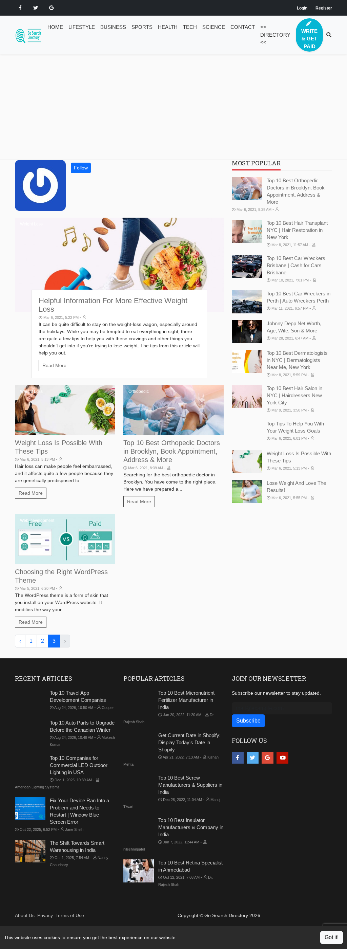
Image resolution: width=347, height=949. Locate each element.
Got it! (332, 937)
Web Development (37, 520)
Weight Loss (31, 224)
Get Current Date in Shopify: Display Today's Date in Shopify (189, 742)
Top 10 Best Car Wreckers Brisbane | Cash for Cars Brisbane (296, 265)
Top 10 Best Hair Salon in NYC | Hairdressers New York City (294, 395)
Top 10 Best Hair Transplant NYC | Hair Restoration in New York (297, 230)
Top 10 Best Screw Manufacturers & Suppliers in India (190, 785)
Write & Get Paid (309, 38)
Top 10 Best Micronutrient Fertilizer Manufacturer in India (186, 700)
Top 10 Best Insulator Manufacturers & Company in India (190, 827)
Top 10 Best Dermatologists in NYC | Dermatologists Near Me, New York (297, 360)
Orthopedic (138, 391)
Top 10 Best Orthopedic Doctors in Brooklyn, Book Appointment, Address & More (171, 451)
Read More (54, 365)
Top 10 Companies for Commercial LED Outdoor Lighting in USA (78, 765)
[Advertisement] (177, 112)
